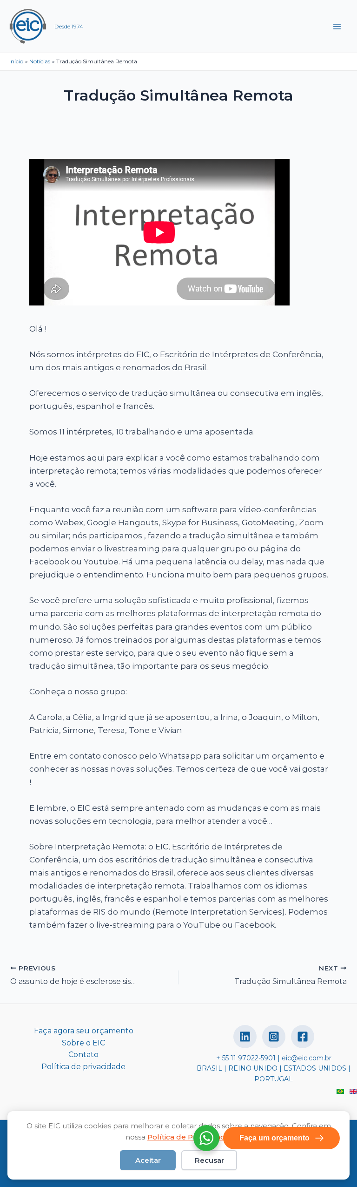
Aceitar (148, 1160)
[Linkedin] (245, 1036)
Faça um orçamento (274, 1138)
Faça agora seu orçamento (83, 1030)
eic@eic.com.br (306, 1058)
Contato (83, 1054)
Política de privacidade (83, 1066)
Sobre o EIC (83, 1042)
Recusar (209, 1160)
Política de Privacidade (188, 1137)
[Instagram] (273, 1036)
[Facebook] (302, 1036)
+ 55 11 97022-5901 (246, 1058)
